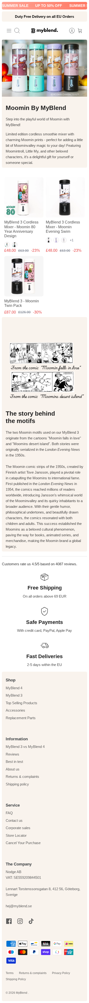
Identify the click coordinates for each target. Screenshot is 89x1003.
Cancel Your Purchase (23, 843)
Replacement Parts (21, 718)
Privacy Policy (61, 973)
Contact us (14, 820)
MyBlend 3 (14, 695)
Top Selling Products (21, 703)
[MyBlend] (44, 30)
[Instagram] (20, 921)
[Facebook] (8, 921)
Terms (10, 973)
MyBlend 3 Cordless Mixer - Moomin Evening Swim (63, 226)
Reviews (12, 754)
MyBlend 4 (14, 688)
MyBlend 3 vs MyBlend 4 (25, 747)
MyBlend (22, 992)
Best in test (14, 762)
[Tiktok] (31, 921)
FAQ (9, 813)
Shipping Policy (16, 979)
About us (12, 769)
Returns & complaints (22, 777)
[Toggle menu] (9, 30)
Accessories (15, 710)
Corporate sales (18, 828)
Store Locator (16, 835)
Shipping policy (17, 784)
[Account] (69, 30)
